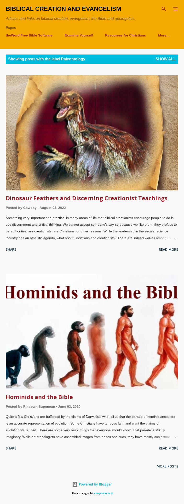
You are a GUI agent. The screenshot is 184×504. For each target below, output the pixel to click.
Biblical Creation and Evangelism (63, 8)
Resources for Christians (125, 35)
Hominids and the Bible (39, 397)
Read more (168, 249)
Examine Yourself (79, 35)
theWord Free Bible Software (29, 35)
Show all (165, 59)
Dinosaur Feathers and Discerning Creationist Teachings (86, 198)
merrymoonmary (103, 493)
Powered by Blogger (95, 484)
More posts (167, 466)
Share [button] (11, 249)
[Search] (164, 9)
